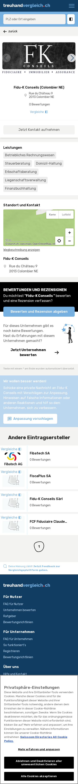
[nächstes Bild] (71, 58)
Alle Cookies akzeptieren (39, 776)
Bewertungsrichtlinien (18, 622)
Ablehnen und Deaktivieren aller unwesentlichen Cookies (39, 762)
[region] (39, 227)
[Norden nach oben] (69, 225)
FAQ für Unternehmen (18, 639)
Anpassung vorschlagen (32, 419)
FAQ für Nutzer (13, 604)
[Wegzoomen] (69, 241)
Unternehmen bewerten (19, 610)
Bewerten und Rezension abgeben (39, 312)
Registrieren (11, 651)
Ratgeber (9, 616)
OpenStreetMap (42, 243)
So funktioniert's (14, 645)
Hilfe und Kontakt (15, 674)
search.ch (13, 243)
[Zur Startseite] (28, 5)
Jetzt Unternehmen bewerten (28, 352)
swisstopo (25, 243)
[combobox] (34, 19)
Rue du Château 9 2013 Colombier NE (41, 95)
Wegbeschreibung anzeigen (21, 250)
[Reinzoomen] (69, 232)
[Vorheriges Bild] (6, 58)
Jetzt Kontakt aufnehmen (39, 130)
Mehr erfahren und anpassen (39, 749)
